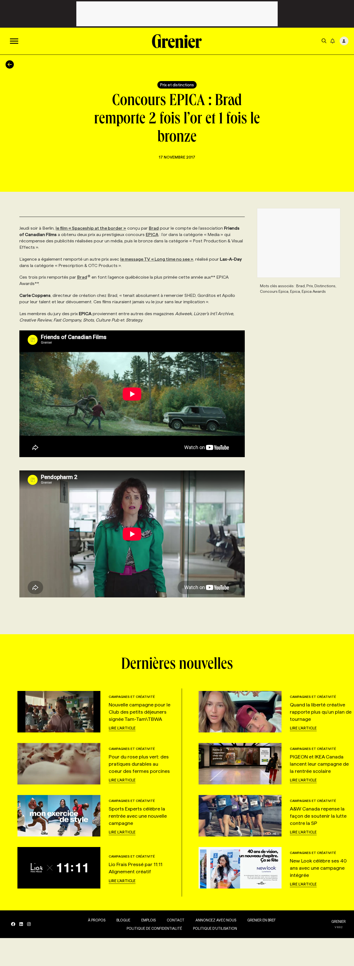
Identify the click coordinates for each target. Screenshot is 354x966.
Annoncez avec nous (216, 920)
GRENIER (338, 921)
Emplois (148, 920)
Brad (154, 228)
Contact (175, 920)
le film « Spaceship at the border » (91, 228)
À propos (96, 920)
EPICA (152, 234)
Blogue (123, 920)
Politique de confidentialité (154, 928)
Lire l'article (122, 728)
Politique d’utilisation (215, 928)
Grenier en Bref (261, 920)
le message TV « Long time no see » (156, 259)
